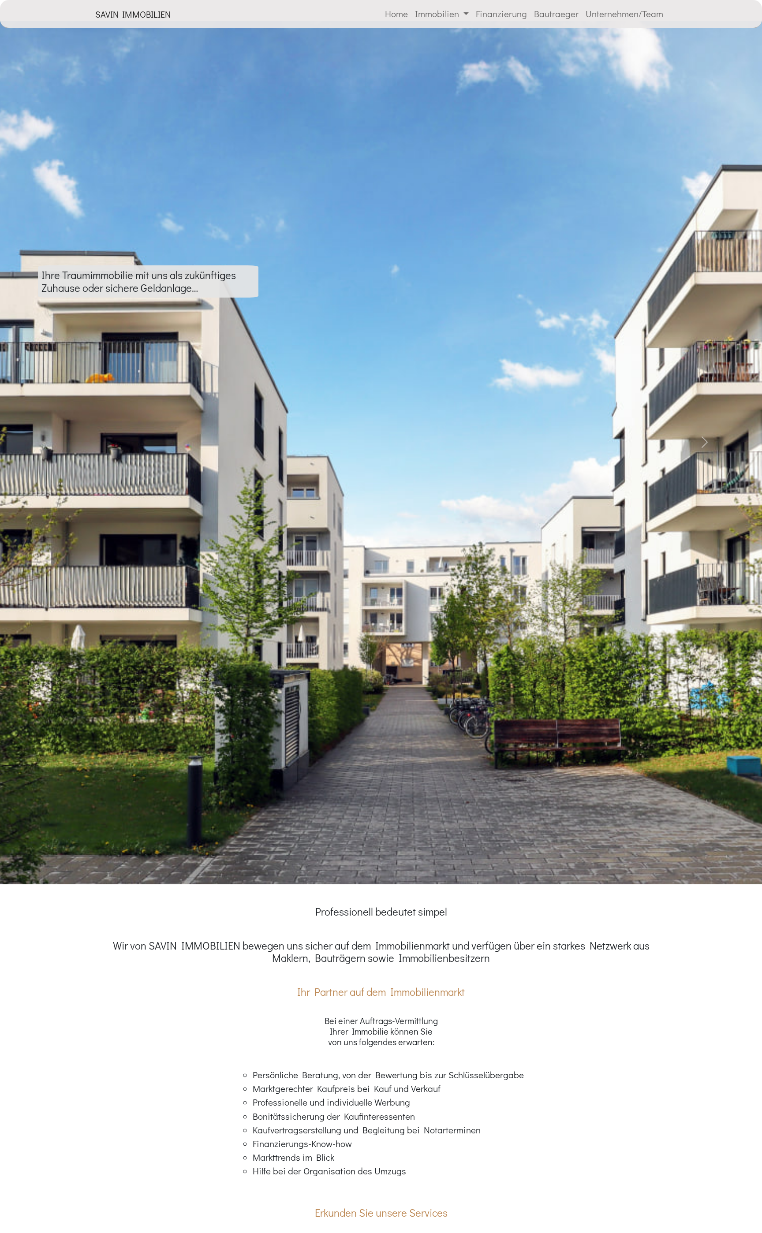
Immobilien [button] (438, 13)
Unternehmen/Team (624, 13)
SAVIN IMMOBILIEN (133, 14)
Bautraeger (556, 13)
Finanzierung (501, 13)
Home (396, 13)
